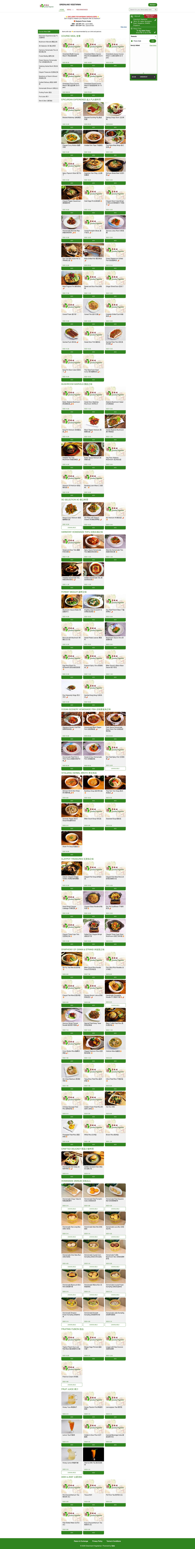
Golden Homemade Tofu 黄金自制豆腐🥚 (93, 579)
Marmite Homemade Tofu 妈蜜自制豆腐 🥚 (114, 551)
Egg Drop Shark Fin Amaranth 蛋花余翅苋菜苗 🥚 (71, 667)
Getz (113, 1546)
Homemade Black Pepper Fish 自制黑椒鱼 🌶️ (92, 728)
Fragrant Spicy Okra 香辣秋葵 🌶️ (93, 666)
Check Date (72, 527)
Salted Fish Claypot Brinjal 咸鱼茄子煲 (93, 935)
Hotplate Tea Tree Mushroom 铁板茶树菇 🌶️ (71, 459)
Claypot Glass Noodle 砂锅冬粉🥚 (93, 907)
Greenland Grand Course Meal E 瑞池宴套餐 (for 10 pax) (93, 85)
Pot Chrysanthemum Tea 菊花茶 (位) (71, 1496)
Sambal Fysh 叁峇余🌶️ (70, 342)
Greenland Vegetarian (70, 4)
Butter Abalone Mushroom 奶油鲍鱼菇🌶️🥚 (71, 403)
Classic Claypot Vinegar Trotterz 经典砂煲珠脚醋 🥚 (71, 879)
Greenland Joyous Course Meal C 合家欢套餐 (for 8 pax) (115, 56)
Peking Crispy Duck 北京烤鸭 (115, 118)
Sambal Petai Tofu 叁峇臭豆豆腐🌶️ (114, 343)
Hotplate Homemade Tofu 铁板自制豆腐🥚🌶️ (71, 579)
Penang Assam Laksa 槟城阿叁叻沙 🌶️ (93, 996)
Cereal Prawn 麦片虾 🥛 (71, 314)
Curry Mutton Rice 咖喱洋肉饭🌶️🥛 (71, 1052)
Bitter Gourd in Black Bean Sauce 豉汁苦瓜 (115, 666)
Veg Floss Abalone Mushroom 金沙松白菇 (113, 459)
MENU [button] (69, 10)
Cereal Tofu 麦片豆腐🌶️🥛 (93, 314)
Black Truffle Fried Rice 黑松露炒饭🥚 (114, 1024)
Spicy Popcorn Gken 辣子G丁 (72, 174)
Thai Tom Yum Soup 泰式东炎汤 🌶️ (114, 792)
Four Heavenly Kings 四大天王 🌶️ (71, 696)
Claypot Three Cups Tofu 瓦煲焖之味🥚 (71, 935)
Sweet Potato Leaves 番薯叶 (93, 639)
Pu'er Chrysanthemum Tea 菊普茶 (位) (93, 1524)
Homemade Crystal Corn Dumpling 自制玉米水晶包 (93, 1256)
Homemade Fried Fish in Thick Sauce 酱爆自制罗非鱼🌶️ (71, 759)
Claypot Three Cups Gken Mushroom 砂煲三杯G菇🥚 (115, 935)
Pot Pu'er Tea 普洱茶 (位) (114, 1495)
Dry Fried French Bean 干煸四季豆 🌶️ (115, 611)
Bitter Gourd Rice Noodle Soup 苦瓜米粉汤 (92, 968)
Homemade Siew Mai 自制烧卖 (93, 1228)
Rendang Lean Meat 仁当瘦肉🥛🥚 (93, 486)
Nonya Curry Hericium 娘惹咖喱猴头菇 (72, 519)
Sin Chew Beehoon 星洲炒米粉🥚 (71, 1080)
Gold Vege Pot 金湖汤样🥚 (93, 201)
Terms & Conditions (114, 1541)
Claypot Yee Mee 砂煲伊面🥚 (71, 996)
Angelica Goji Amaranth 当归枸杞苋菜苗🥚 (93, 611)
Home (62, 10)
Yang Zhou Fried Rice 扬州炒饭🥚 (93, 1080)
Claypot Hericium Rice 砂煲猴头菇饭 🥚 (93, 1052)
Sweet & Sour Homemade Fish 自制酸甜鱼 (93, 758)
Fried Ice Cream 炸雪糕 (70, 1377)
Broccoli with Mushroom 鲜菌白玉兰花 (72, 639)
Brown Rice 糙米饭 (112, 1135)
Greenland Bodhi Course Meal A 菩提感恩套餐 (71, 55)
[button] (143, 73)
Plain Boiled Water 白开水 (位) (71, 1524)
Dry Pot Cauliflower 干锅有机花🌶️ (115, 907)
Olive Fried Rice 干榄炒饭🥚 (114, 1080)
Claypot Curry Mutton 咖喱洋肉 (71, 146)
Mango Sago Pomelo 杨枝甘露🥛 (93, 1348)
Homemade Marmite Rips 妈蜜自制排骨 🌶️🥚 (71, 232)
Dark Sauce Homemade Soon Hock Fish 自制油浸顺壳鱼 (114, 729)
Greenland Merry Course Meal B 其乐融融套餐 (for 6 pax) (93, 56)
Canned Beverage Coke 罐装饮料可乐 (115, 1436)
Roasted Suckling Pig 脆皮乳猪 (93, 118)
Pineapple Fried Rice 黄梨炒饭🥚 (71, 1136)
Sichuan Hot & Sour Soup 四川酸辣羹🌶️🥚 (71, 792)
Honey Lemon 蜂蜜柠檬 (70, 1463)
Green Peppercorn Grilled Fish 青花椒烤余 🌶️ (114, 259)
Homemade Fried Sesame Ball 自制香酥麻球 (115, 1200)
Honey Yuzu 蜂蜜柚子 (70, 1407)
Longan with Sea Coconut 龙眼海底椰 (114, 1348)
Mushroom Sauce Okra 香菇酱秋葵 (115, 639)
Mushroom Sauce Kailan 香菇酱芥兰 (72, 611)
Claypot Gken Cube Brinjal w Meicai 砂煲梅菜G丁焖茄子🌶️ (115, 203)
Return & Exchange (81, 1541)
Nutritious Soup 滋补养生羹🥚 (93, 792)
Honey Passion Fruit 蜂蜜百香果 (93, 1408)
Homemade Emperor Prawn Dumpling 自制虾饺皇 (71, 1315)
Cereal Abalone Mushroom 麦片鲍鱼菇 (115, 431)
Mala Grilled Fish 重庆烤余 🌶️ (93, 259)
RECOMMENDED (82, 10)
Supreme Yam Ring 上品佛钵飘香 (93, 174)
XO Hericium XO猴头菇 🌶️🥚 (115, 519)
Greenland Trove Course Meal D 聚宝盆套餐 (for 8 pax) (71, 85)
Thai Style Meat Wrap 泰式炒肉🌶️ (115, 146)
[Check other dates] (155, 32)
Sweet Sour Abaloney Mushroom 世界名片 (91, 403)
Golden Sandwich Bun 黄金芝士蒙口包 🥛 (93, 1168)
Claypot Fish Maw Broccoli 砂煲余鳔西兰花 (115, 878)
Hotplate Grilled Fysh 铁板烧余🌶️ (114, 315)
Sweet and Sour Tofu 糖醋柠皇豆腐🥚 (71, 551)
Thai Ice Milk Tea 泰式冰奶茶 (93, 1464)
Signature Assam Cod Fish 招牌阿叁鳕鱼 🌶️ (71, 728)
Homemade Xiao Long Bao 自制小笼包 (71, 1228)
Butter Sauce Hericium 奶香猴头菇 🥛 (92, 459)
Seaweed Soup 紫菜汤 (113, 819)
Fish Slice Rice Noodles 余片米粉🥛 (115, 968)
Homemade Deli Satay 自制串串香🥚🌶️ (71, 1168)
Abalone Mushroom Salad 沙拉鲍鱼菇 (114, 403)
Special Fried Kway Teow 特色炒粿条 (92, 1024)
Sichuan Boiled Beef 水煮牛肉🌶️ (115, 174)
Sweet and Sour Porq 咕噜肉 (93, 287)
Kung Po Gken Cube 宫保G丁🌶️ (72, 371)
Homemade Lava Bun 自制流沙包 (115, 1228)
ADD (153, 41)
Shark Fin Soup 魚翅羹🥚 (71, 847)
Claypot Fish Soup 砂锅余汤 (92, 878)
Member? (152, 5)
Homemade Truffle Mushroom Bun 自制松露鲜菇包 (115, 1257)
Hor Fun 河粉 (110, 1107)
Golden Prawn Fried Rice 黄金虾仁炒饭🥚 (93, 1108)
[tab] (143, 73)
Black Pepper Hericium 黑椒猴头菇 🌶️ (92, 431)
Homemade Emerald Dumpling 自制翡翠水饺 (92, 1314)
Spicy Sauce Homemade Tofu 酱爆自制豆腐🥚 (92, 551)
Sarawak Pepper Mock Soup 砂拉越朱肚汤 (70, 820)
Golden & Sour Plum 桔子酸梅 (92, 1436)
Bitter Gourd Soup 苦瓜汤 (92, 819)
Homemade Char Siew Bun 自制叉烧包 (72, 1256)
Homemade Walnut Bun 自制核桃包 (93, 1286)
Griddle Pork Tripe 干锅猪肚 (93, 145)
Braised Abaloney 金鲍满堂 (72, 117)
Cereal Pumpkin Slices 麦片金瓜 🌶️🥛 (92, 232)
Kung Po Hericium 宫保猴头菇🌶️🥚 (72, 431)
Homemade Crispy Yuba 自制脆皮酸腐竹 (72, 1200)
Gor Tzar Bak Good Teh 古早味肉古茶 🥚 (71, 259)
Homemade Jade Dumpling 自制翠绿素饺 (115, 1314)
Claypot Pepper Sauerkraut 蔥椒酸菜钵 (71, 202)
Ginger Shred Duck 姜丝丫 (115, 286)
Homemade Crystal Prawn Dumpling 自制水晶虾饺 (115, 1286)
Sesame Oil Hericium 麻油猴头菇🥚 (71, 486)
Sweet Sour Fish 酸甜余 (92, 342)
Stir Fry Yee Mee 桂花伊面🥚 (71, 968)
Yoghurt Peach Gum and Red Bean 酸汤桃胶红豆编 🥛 (71, 1349)
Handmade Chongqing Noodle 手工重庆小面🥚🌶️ (115, 996)
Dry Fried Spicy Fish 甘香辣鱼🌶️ (115, 758)
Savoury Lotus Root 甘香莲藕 (115, 232)
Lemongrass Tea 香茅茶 (114, 1407)
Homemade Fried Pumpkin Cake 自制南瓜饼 (93, 1200)
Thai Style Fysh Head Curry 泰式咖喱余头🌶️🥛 (92, 371)
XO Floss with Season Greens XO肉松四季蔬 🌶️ (93, 519)
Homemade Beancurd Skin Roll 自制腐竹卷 (72, 1286)
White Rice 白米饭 (90, 1135)
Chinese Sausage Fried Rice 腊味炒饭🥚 (70, 1108)
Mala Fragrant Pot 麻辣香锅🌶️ (72, 287)
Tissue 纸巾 (88, 1495)
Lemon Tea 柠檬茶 (69, 1435)
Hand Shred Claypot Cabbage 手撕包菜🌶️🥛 (71, 907)
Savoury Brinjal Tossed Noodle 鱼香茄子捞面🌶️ (71, 1024)
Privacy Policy (97, 1541)
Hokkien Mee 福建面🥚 (114, 1051)
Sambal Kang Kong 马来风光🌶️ (93, 696)
